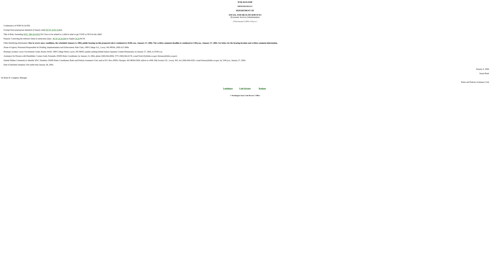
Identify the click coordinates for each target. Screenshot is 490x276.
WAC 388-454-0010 (32, 34)
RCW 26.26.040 (59, 39)
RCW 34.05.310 (53, 30)
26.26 (77, 39)
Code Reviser (245, 88)
